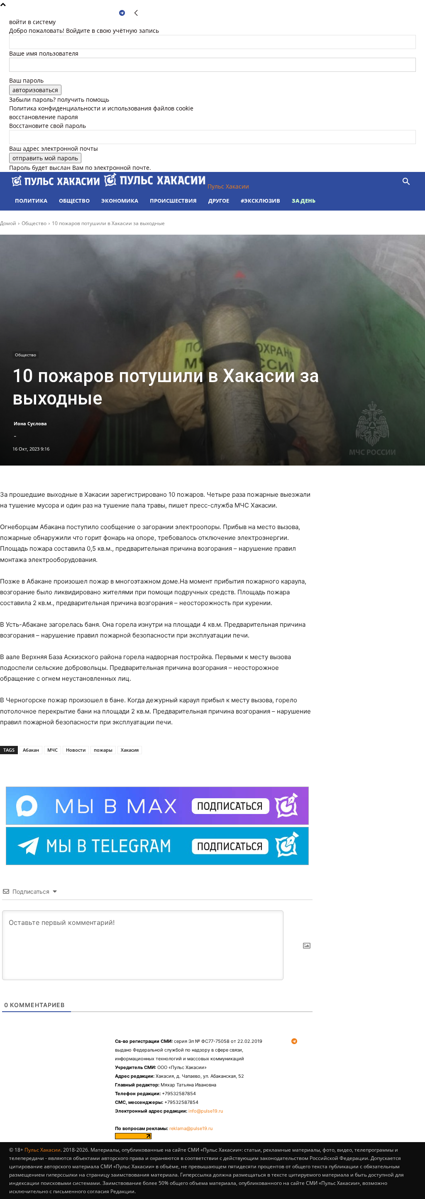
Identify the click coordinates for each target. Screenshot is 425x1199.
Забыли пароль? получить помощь (59, 99)
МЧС (52, 750)
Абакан (31, 750)
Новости (75, 750)
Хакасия (130, 750)
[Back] (136, 13)
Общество (74, 200)
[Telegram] (122, 13)
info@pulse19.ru (205, 1111)
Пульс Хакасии (42, 1149)
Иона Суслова (30, 423)
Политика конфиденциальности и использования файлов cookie (101, 108)
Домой (8, 223)
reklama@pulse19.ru (190, 1128)
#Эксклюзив (260, 200)
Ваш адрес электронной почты (53, 148)
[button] (406, 182)
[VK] (93, 766)
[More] (112, 766)
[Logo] (56, 186)
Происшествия (173, 200)
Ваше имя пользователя (43, 53)
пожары (103, 750)
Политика (31, 200)
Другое (218, 200)
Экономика (119, 200)
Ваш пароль (26, 80)
